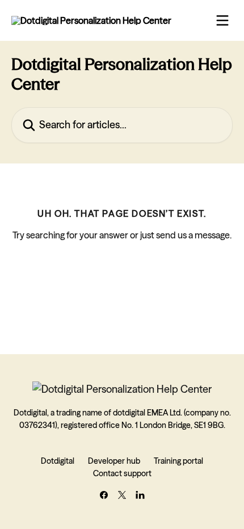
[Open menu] (222, 20)
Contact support (122, 473)
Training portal (178, 461)
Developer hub (114, 461)
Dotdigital (57, 461)
